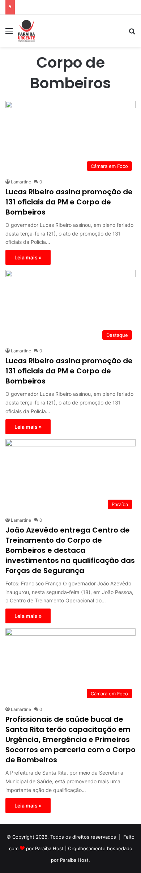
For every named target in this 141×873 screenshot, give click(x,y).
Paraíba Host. (75, 860)
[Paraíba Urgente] (26, 31)
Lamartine (21, 182)
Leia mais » (28, 257)
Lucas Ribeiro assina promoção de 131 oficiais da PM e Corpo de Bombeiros (69, 202)
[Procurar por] (132, 33)
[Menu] (9, 33)
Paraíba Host (49, 848)
